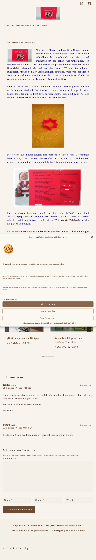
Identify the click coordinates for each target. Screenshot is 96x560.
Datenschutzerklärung (43, 323)
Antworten (85, 385)
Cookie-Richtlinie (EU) (41, 525)
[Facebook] (89, 3)
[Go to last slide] (7, 329)
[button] (92, 237)
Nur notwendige (48, 311)
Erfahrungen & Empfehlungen (31, 25)
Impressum (19, 525)
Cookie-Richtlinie (27, 323)
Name (8, 500)
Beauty (10, 25)
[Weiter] (89, 329)
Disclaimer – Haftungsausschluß (29, 530)
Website (70, 500)
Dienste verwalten (11, 299)
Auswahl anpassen (48, 318)
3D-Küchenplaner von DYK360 (23, 338)
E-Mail (39, 500)
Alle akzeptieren (48, 304)
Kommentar (10, 458)
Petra (6, 424)
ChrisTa (14, 43)
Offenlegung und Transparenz (68, 530)
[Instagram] (81, 3)
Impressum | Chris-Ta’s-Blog (65, 323)
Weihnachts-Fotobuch (67, 220)
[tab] (43, 356)
